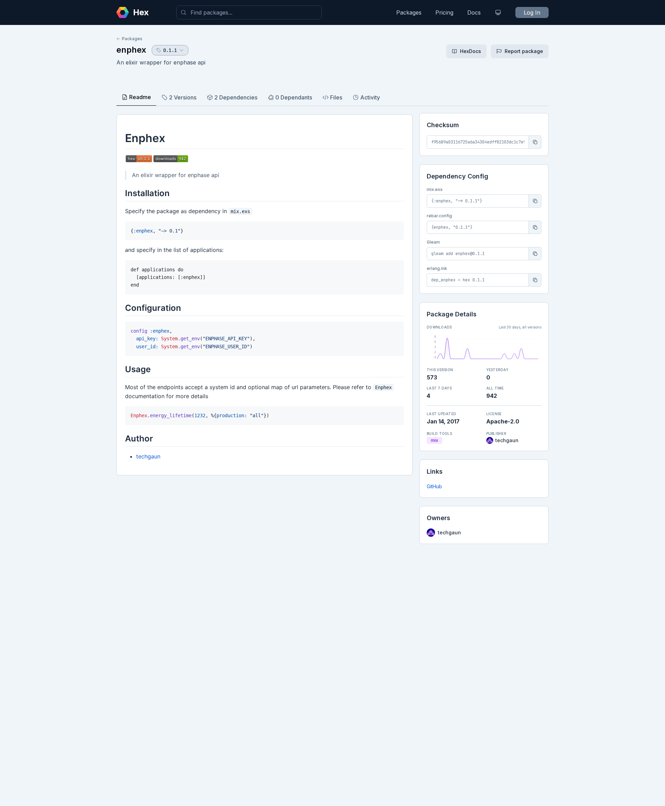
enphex (131, 50)
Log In (532, 12)
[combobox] (249, 12)
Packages (409, 12)
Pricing (444, 12)
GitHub (434, 486)
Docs (474, 12)
